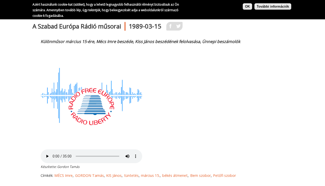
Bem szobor (200, 175)
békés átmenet (175, 175)
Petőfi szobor (224, 175)
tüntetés (131, 175)
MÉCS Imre (63, 175)
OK (247, 6)
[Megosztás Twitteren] (178, 28)
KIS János (114, 175)
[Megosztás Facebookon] (170, 28)
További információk (273, 6)
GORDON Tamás (89, 175)
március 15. (150, 175)
